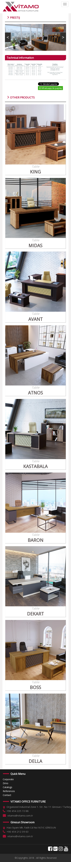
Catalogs (7, 787)
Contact (7, 795)
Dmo (5, 783)
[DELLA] (35, 724)
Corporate (8, 779)
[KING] (35, 134)
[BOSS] (35, 650)
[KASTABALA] (35, 429)
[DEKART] (35, 576)
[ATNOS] (35, 355)
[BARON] (35, 503)
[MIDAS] (35, 208)
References (9, 791)
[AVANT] (35, 282)
